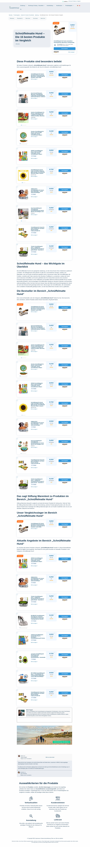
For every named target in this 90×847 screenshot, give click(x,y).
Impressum (37, 838)
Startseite (10, 15)
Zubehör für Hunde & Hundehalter (27, 15)
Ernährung (22, 5)
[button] (21, 9)
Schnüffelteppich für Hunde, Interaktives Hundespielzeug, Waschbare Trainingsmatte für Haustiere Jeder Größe (38, 75)
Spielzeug (37, 15)
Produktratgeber (68, 5)
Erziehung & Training (32, 5)
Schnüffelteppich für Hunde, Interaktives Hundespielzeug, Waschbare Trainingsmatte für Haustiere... (64, 42)
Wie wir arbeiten (59, 838)
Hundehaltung (50, 5)
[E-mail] (19, 720)
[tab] (19, 143)
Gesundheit (40, 5)
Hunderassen (59, 5)
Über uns (53, 838)
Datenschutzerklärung (46, 838)
